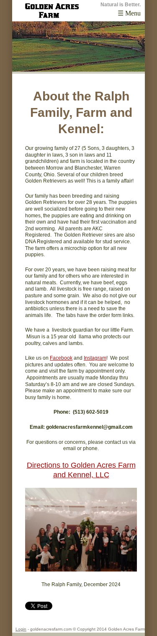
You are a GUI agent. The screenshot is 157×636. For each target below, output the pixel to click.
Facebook (61, 358)
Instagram (95, 358)
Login (20, 629)
